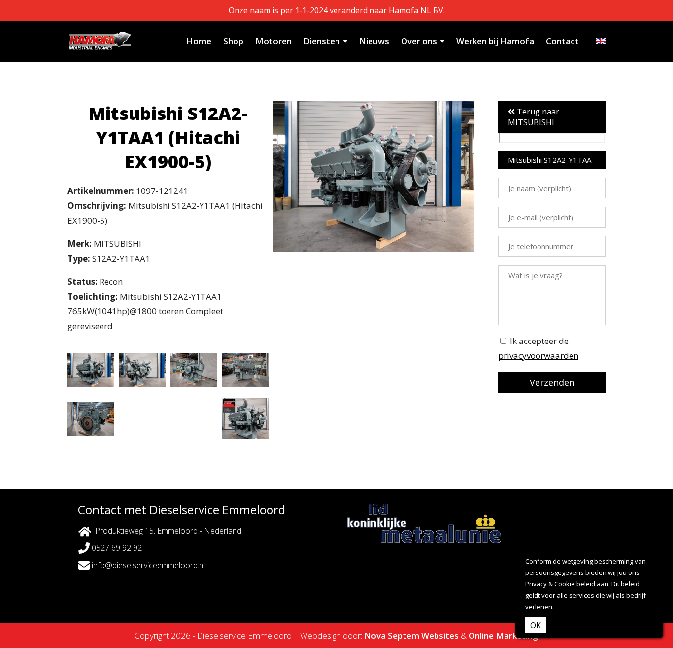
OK (535, 625)
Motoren (273, 41)
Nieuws (374, 41)
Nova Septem (391, 635)
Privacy (536, 583)
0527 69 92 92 (116, 547)
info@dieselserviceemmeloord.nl (147, 565)
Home (198, 41)
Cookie (564, 583)
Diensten (321, 41)
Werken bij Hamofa (495, 41)
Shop (233, 41)
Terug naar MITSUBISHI (533, 117)
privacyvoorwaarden (538, 355)
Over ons (419, 41)
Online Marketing (503, 635)
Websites (440, 635)
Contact (562, 41)
